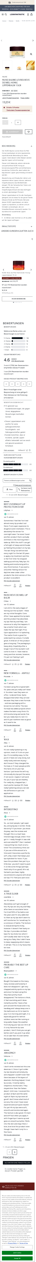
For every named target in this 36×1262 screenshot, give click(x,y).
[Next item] (31, 269)
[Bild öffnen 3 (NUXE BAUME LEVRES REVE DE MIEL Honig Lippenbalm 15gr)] (31, 65)
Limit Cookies (17, 1253)
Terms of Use (23, 1243)
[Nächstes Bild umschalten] (33, 40)
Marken (11, 21)
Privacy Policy (12, 1243)
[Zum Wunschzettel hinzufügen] (28, 131)
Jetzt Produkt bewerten (10, 98)
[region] (17, 1226)
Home (4, 21)
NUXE (17, 21)
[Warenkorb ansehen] (31, 14)
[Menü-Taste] (2, 14)
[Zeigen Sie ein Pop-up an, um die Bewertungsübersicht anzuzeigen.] (17, 281)
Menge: (5, 118)
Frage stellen (25, 98)
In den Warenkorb (18, 299)
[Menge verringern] (5, 122)
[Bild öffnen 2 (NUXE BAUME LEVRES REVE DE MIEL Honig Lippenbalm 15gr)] (19, 65)
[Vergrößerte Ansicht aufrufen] (31, 54)
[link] (28, 14)
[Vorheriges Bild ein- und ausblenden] (1, 40)
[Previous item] (3, 269)
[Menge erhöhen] (18, 122)
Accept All (17, 1258)
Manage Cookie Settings (17, 1247)
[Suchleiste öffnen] (5, 14)
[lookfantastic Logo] (17, 14)
